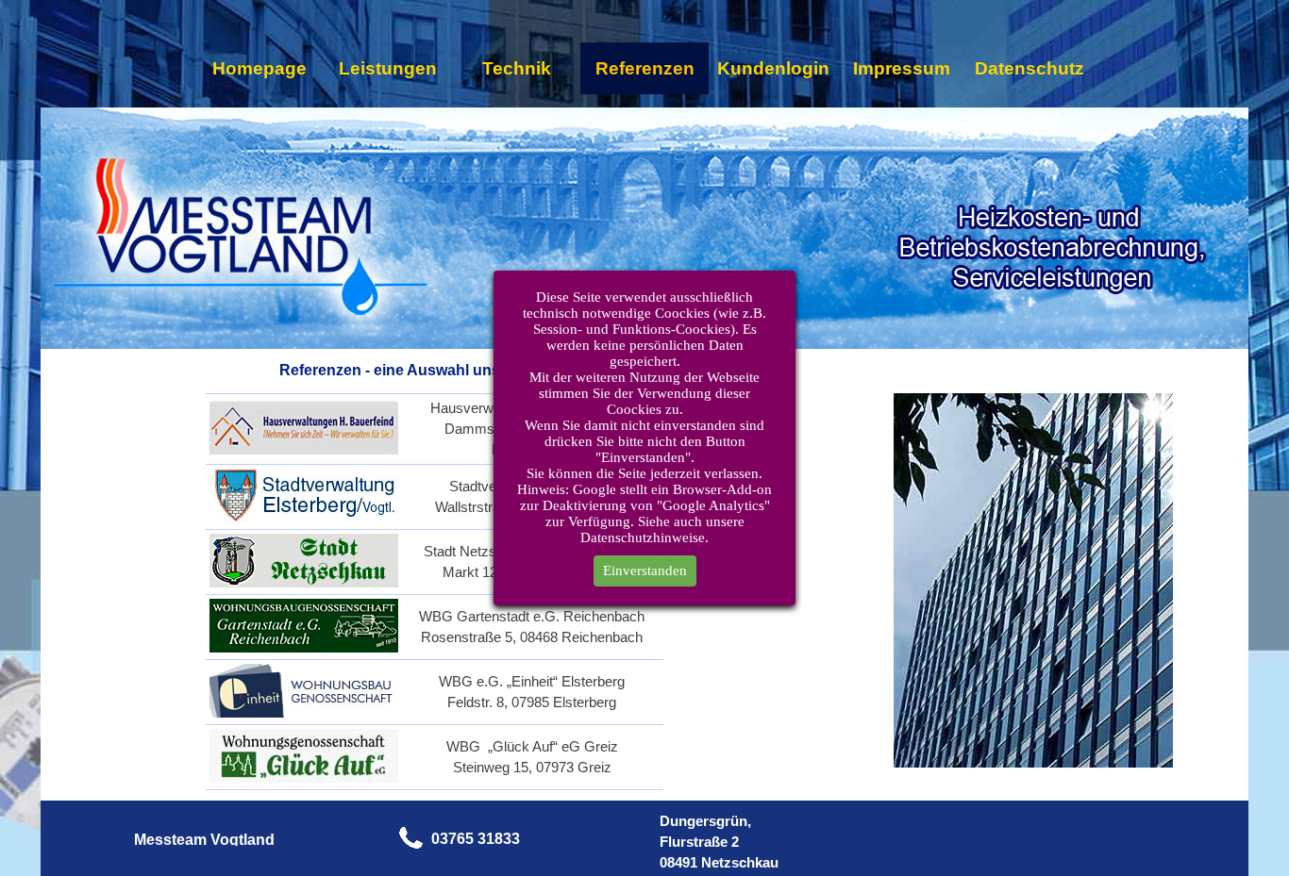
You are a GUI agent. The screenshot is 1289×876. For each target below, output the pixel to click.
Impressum (901, 68)
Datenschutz (1029, 68)
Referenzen (645, 68)
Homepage (259, 68)
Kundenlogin (773, 68)
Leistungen (388, 68)
